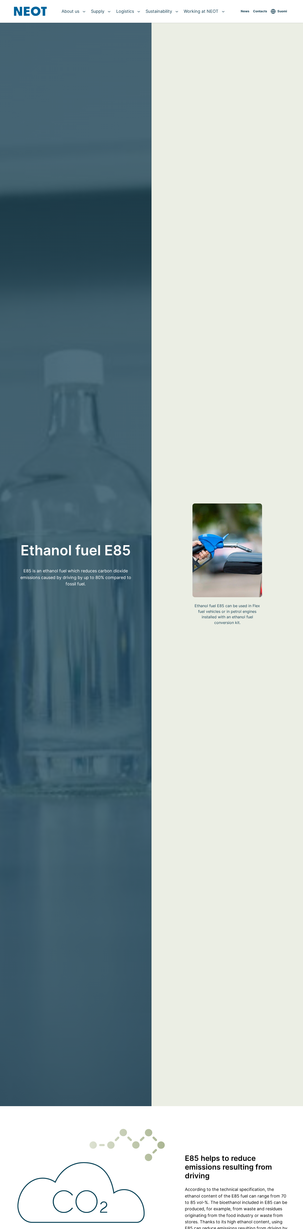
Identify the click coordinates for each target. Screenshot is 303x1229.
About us (70, 11)
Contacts (260, 11)
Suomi (282, 11)
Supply (97, 11)
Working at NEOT (201, 11)
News (245, 11)
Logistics (125, 11)
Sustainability (159, 11)
